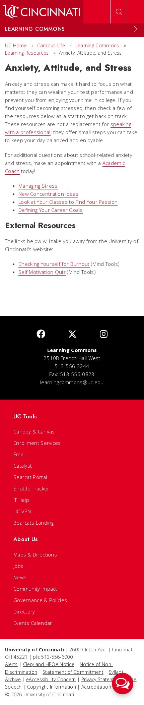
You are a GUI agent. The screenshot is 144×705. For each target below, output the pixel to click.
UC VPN (22, 511)
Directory (24, 611)
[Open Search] (119, 11)
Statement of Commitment (73, 672)
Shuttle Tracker (31, 488)
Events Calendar (32, 623)
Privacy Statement (101, 679)
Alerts (11, 664)
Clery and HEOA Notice (48, 664)
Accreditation (96, 687)
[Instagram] (103, 334)
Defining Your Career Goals (50, 210)
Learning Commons (97, 45)
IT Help (21, 499)
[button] (122, 683)
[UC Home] (41, 11)
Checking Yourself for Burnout (54, 263)
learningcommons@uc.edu (72, 382)
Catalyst (22, 465)
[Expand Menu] (136, 29)
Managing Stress (38, 185)
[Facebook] (41, 334)
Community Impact (35, 588)
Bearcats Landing (33, 522)
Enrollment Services (37, 442)
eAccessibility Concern (51, 679)
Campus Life (51, 45)
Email (19, 454)
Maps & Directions (35, 554)
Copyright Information (51, 687)
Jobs (18, 566)
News (19, 577)
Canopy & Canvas (34, 431)
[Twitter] (72, 334)
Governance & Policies (40, 600)
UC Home (16, 45)
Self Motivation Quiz (42, 272)
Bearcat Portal (30, 477)
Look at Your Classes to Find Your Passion (68, 201)
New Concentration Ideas (48, 193)
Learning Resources (27, 53)
